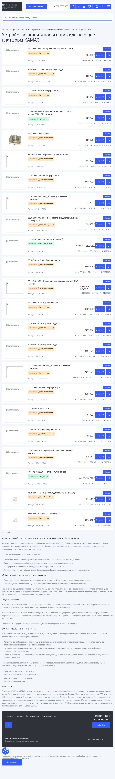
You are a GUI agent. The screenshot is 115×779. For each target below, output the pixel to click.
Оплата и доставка (32, 716)
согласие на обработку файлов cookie (83, 756)
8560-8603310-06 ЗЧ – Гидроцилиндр (45, 69)
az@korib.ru (101, 725)
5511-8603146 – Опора (38, 133)
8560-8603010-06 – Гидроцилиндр (44, 260)
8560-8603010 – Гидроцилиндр (42, 344)
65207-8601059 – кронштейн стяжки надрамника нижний (50, 451)
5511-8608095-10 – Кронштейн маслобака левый (50, 48)
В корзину (100, 55)
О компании (9, 716)
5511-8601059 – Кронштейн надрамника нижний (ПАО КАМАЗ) (53, 282)
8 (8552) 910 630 (102, 716)
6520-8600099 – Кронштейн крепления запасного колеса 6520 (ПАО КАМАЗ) (51, 112)
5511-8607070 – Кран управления (43, 90)
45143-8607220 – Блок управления (44, 175)
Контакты (19, 716)
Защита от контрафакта (50, 716)
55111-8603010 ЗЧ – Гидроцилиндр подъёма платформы (49, 366)
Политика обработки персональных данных (21, 741)
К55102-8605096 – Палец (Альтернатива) (47, 472)
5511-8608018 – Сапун (38, 408)
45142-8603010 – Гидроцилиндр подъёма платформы (47, 197)
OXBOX (101, 740)
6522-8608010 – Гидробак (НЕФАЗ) (44, 302)
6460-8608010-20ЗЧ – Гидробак (42, 514)
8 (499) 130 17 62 (102, 719)
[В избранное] (108, 55)
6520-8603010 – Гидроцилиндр (42, 323)
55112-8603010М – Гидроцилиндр (44, 387)
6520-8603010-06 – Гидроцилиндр (44, 429)
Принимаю (11, 762)
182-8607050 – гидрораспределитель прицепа (49, 154)
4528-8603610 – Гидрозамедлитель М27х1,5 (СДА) (51, 493)
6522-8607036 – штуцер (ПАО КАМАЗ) (45, 239)
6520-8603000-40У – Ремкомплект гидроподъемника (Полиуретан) (53, 219)
